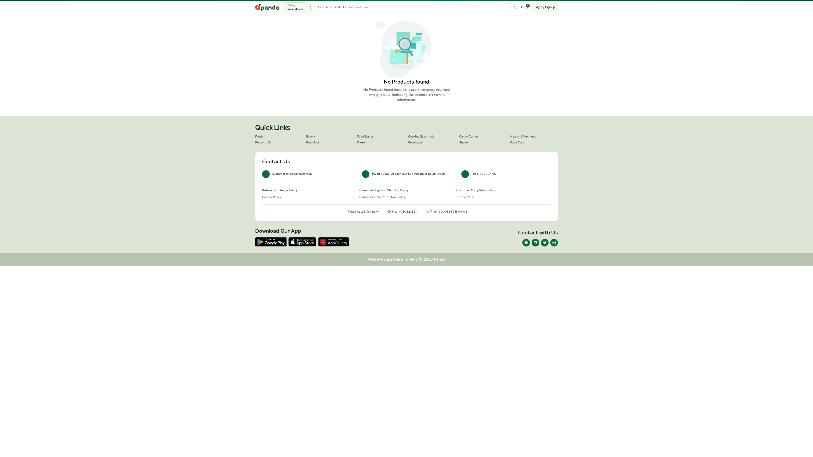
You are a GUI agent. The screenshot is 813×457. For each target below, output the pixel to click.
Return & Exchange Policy (279, 190)
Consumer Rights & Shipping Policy (383, 190)
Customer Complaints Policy (476, 190)
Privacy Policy (271, 197)
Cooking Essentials (421, 136)
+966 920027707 (484, 173)
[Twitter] (545, 242)
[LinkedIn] (535, 242)
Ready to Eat (264, 142)
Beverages (415, 142)
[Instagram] (554, 242)
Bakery (310, 136)
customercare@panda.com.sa (292, 173)
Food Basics (365, 136)
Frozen (361, 142)
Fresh (259, 136)
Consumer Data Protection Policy (382, 197)
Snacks (464, 142)
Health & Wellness (523, 136)
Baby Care (517, 142)
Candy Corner (468, 136)
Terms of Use (465, 197)
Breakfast (312, 142)
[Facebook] (526, 242)
